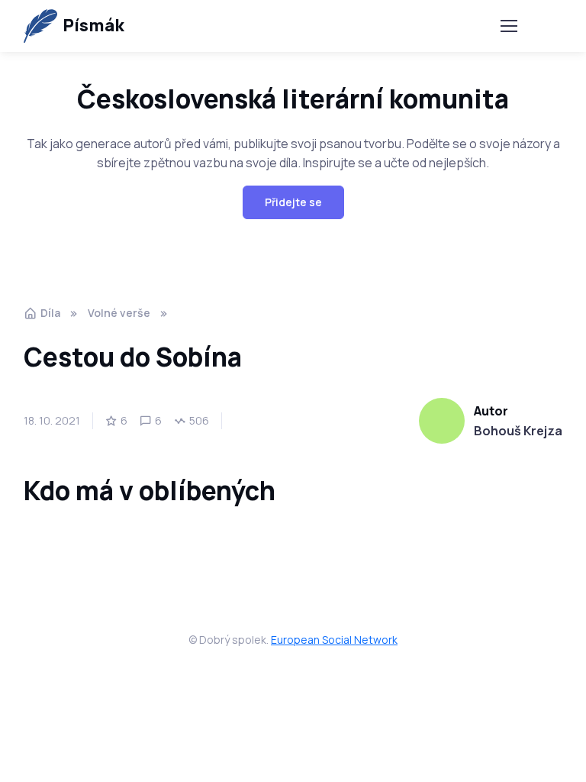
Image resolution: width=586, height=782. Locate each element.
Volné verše (119, 312)
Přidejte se (293, 202)
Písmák (93, 25)
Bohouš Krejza (518, 430)
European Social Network (334, 639)
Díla (50, 312)
